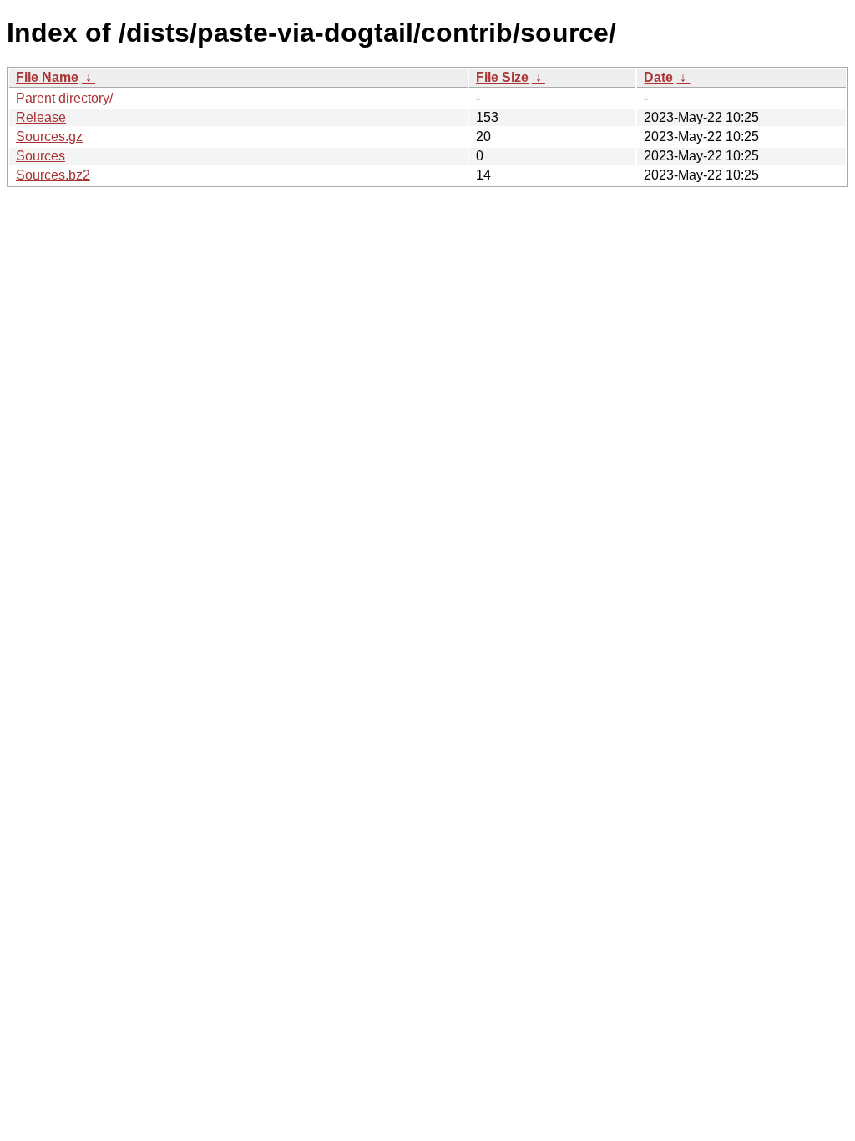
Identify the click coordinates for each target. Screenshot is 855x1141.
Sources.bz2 (53, 175)
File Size (502, 77)
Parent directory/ (64, 98)
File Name (47, 77)
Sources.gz (49, 136)
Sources (40, 156)
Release (41, 117)
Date (658, 77)
